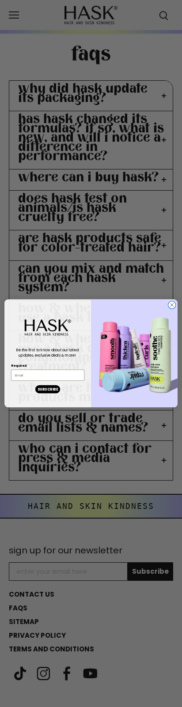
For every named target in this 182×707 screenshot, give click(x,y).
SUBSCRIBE (48, 389)
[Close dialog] (172, 305)
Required (19, 366)
